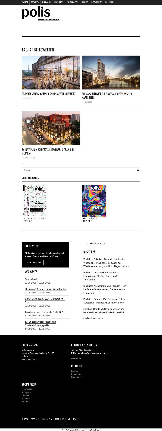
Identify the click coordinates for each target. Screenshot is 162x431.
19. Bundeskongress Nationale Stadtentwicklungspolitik (40, 323)
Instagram (26, 392)
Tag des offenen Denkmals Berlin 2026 (44, 312)
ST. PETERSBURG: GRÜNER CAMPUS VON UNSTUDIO (48, 94)
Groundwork (31, 279)
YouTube (26, 401)
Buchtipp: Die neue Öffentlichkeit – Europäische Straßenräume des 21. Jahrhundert (101, 276)
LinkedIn (25, 395)
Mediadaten (46, 2)
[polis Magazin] (40, 18)
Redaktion (35, 2)
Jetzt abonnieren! (34, 262)
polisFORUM (27, 389)
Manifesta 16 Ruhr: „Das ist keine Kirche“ (45, 289)
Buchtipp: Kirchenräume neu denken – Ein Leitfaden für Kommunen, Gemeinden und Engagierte (104, 289)
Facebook (26, 398)
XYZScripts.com (94, 429)
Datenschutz (96, 2)
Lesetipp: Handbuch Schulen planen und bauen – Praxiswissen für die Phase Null (103, 310)
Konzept (25, 2)
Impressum (109, 2)
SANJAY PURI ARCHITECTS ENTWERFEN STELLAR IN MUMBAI (48, 151)
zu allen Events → (96, 243)
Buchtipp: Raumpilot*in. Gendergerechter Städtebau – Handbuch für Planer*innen (104, 300)
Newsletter (58, 2)
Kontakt (85, 2)
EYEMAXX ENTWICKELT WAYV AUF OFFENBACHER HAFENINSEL (107, 95)
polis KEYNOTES (72, 2)
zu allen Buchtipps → (93, 317)
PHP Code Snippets (69, 429)
